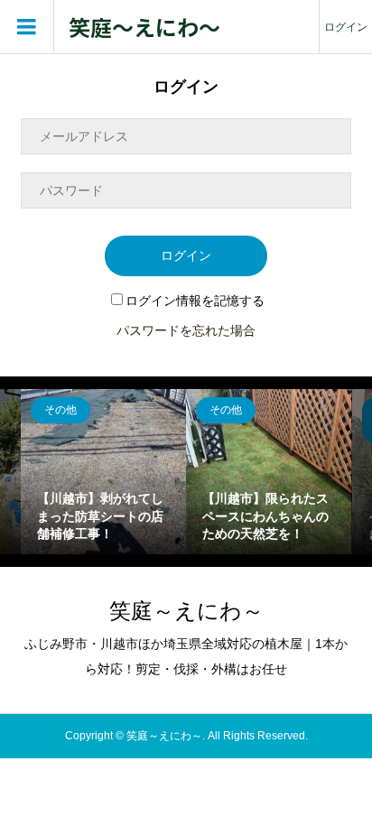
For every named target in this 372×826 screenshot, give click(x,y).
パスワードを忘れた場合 (186, 330)
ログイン (345, 27)
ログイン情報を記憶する (195, 300)
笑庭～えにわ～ (144, 27)
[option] (103, 471)
